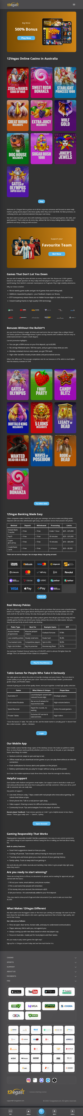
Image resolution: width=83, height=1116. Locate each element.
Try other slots (41, 504)
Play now (26, 38)
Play (41, 201)
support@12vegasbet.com (15, 1101)
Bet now (56, 254)
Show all (41, 597)
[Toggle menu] (74, 4)
